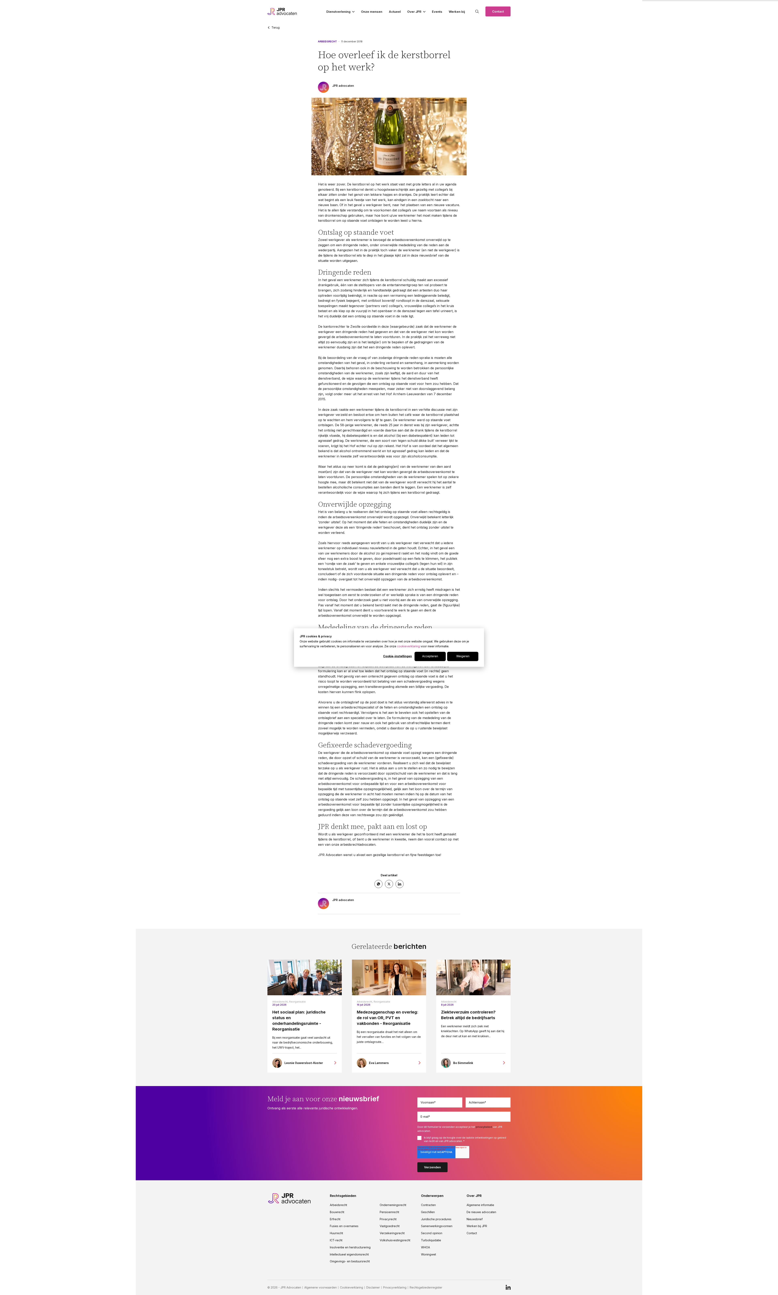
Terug (275, 27)
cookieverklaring (408, 646)
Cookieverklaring (351, 1287)
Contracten (428, 1205)
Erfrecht (335, 1219)
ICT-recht (336, 1240)
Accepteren (430, 656)
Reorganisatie (297, 1001)
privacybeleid (484, 1126)
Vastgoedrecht (390, 1226)
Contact (498, 11)
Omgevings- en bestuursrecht (350, 1261)
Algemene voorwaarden (320, 1287)
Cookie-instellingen (397, 656)
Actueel (395, 11)
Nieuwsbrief (475, 1219)
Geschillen (428, 1212)
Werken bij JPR (477, 1226)
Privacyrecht (388, 1219)
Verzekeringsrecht (392, 1233)
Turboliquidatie (431, 1240)
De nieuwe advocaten (481, 1212)
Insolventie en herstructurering (350, 1247)
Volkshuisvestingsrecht (395, 1240)
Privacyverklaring (394, 1287)
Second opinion (431, 1233)
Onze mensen (371, 11)
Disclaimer (373, 1287)
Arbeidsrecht (327, 41)
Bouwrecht (337, 1212)
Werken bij (457, 11)
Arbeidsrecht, (280, 1001)
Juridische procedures (436, 1219)
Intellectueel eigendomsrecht (349, 1254)
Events (437, 11)
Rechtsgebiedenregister (426, 1287)
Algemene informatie (480, 1205)
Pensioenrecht (389, 1212)
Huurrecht (336, 1233)
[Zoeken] (477, 11)
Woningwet (428, 1254)
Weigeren (462, 656)
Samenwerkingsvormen (436, 1226)
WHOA (425, 1247)
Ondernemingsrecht (393, 1205)
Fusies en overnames (344, 1226)
